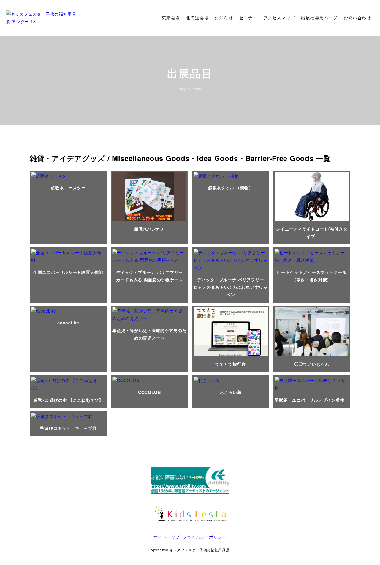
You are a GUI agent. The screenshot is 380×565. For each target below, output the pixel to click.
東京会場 (171, 17)
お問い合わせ (357, 17)
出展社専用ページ (319, 17)
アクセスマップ (279, 17)
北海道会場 (197, 17)
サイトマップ (166, 537)
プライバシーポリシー (205, 537)
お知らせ (224, 17)
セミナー (248, 17)
